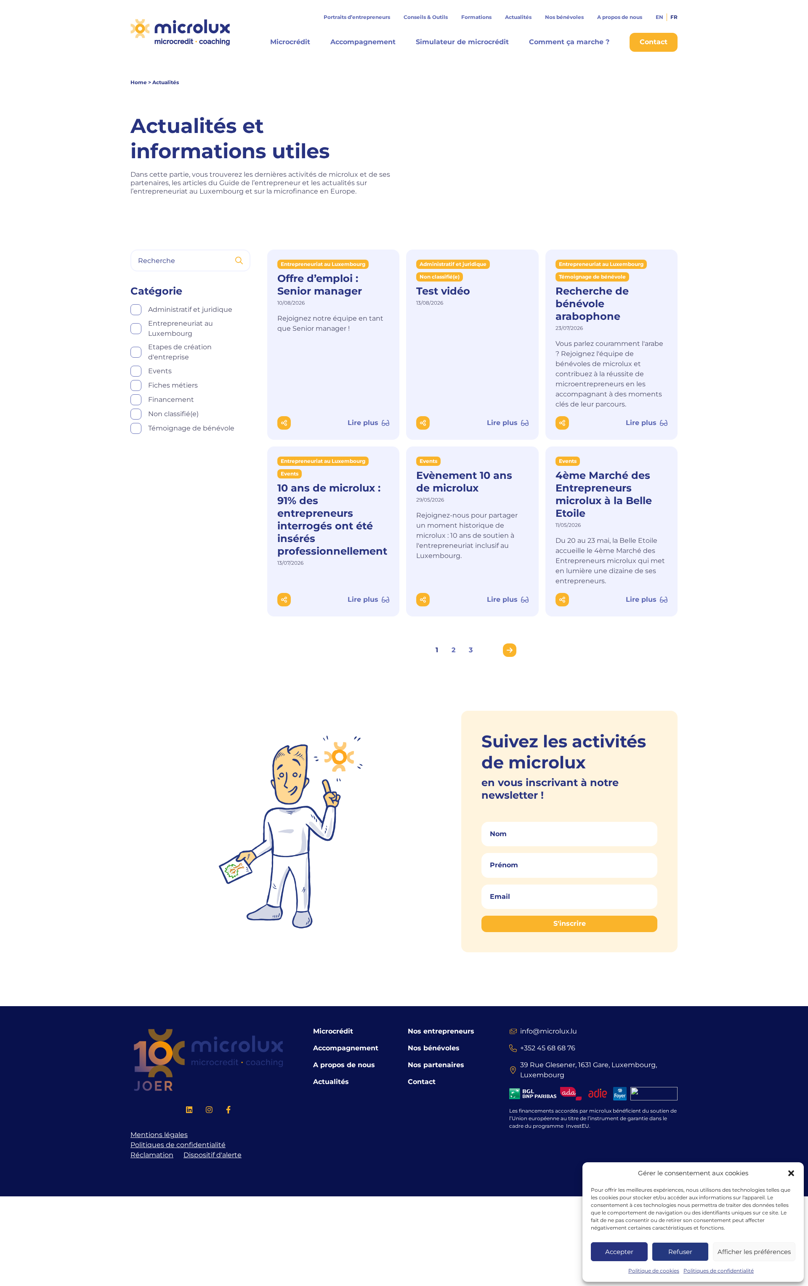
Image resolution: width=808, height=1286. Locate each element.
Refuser (680, 1252)
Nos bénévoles (564, 17)
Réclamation (151, 1155)
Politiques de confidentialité (718, 1270)
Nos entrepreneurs (441, 1031)
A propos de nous (619, 17)
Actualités (518, 17)
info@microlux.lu (548, 1031)
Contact (422, 1082)
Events (160, 371)
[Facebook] (228, 1111)
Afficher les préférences (754, 1252)
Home (138, 82)
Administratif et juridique (190, 310)
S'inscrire (569, 923)
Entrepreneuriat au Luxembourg (180, 328)
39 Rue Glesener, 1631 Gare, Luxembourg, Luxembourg (588, 1070)
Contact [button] (653, 42)
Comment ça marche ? (569, 42)
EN (659, 17)
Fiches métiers (173, 385)
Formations (476, 17)
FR (674, 17)
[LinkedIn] (189, 1111)
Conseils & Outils (426, 17)
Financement (171, 400)
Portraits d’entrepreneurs (357, 17)
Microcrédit (290, 42)
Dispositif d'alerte (212, 1155)
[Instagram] (209, 1111)
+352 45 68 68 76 (547, 1048)
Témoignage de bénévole (191, 428)
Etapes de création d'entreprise (180, 352)
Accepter (619, 1252)
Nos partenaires (436, 1065)
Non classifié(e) (173, 414)
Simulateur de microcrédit (462, 42)
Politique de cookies (653, 1270)
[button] (791, 1173)
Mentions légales (159, 1135)
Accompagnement (363, 42)
